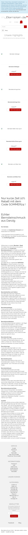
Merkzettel (14, 453)
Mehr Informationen (15, 74)
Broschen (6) (14, 492)
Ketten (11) (14, 486)
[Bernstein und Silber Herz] (14, 164)
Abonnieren (14, 516)
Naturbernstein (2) (14, 495)
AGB (14, 465)
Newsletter (14, 471)
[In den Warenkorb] (8, 74)
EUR (10, 22)
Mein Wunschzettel (14, 454)
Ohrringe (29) (14, 489)
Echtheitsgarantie (9, 237)
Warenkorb (14, 449)
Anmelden (16, 22)
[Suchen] (25, 26)
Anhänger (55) (14, 487)
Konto (14, 451)
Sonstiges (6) (14, 498)
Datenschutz (14, 466)
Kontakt (14, 448)
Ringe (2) (14, 494)
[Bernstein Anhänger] (14, 54)
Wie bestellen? (14, 470)
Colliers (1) (14, 484)
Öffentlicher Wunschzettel (14, 456)
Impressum (14, 463)
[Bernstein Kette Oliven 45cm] (14, 128)
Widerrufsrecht (14, 468)
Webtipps (9, 433)
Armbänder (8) (14, 491)
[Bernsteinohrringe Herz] (14, 89)
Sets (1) (14, 497)
